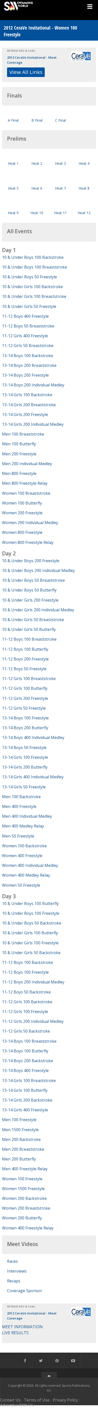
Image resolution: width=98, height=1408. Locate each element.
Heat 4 (84, 163)
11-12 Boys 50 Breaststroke (28, 326)
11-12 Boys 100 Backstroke (27, 962)
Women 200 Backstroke (24, 1198)
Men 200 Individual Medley (27, 463)
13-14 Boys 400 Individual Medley (33, 737)
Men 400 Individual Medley (27, 816)
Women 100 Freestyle (22, 1179)
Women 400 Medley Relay (26, 875)
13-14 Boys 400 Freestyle (25, 1070)
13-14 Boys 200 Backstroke (27, 1060)
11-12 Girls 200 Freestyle (25, 698)
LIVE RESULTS (15, 1333)
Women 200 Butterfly (22, 1218)
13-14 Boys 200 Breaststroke (29, 365)
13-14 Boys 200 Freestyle (25, 375)
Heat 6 (36, 188)
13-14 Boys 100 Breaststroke (29, 1041)
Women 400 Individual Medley (30, 865)
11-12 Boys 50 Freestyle (24, 669)
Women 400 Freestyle (22, 855)
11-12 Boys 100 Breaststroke (29, 639)
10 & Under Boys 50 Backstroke (31, 923)
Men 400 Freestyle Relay (24, 1169)
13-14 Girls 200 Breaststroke (29, 404)
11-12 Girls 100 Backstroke (27, 1002)
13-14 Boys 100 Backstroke (27, 355)
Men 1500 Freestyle (20, 1129)
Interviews (17, 1271)
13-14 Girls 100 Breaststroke (29, 1080)
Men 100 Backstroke (21, 796)
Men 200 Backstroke (21, 1139)
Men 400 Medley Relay (23, 826)
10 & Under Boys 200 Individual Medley (38, 570)
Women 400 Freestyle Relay (28, 1228)
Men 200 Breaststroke (23, 1149)
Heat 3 (60, 163)
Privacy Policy (65, 1400)
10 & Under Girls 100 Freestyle (30, 943)
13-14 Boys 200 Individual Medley (33, 385)
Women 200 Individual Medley (30, 522)
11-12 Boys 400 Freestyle (25, 316)
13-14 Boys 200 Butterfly (25, 727)
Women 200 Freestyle (22, 513)
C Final (60, 120)
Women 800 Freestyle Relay (28, 542)
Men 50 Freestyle (18, 836)
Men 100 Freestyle (19, 1119)
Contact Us (10, 1400)
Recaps (13, 1281)
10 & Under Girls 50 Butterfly (29, 629)
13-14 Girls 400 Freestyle (25, 1110)
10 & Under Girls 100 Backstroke (32, 286)
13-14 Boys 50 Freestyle (24, 747)
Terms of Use (37, 1400)
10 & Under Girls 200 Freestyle (30, 600)
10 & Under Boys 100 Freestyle (30, 913)
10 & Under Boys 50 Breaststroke (33, 580)
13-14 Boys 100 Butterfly (25, 1051)
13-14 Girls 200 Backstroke (27, 1100)
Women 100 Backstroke (24, 846)
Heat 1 (13, 163)
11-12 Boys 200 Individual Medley (33, 982)
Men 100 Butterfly (19, 444)
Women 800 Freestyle (22, 532)
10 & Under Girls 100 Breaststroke (34, 296)
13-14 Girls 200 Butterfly (24, 767)
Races (12, 1261)
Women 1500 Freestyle (23, 1188)
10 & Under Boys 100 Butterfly (30, 903)
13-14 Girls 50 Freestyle (24, 787)
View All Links (25, 71)
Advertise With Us (16, 1405)
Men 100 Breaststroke (23, 434)
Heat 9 (13, 212)
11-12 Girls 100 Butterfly (24, 688)
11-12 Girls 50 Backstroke (26, 1031)
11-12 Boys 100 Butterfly (25, 649)
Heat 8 (84, 188)
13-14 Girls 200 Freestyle (25, 414)
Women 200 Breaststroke (26, 1208)
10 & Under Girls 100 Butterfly (30, 933)
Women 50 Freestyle (21, 885)
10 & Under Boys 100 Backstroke (33, 257)
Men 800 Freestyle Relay (24, 483)
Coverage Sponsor (24, 1290)
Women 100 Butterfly (22, 503)
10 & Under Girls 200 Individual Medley (38, 610)
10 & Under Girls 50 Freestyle (29, 306)
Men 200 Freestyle (19, 454)
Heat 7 (60, 188)
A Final (13, 120)
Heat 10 (36, 212)
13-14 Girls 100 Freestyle (25, 757)
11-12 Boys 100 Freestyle (25, 972)
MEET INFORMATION (22, 1327)
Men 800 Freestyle (19, 473)
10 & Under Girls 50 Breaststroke (33, 619)
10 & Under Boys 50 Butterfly (29, 590)
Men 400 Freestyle (19, 806)
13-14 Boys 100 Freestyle (25, 718)
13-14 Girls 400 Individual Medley (33, 777)
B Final (36, 120)
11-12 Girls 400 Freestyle (25, 336)
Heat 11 (60, 212)
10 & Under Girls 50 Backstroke (31, 952)
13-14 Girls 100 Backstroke (27, 394)
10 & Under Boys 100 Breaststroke (34, 267)
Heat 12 (84, 212)
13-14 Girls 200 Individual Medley (33, 424)
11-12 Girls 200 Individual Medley (33, 1021)
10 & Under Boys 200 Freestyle (30, 560)
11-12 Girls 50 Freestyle (24, 708)
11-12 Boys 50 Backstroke (26, 992)
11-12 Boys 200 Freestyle (25, 659)
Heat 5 (13, 188)
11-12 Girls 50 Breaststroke (28, 345)
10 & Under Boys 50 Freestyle (29, 277)
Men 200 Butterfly (19, 1159)
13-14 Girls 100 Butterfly (24, 1090)
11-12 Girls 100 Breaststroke (29, 678)
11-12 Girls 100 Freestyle (25, 1011)
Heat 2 (36, 163)
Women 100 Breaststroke (26, 493)
